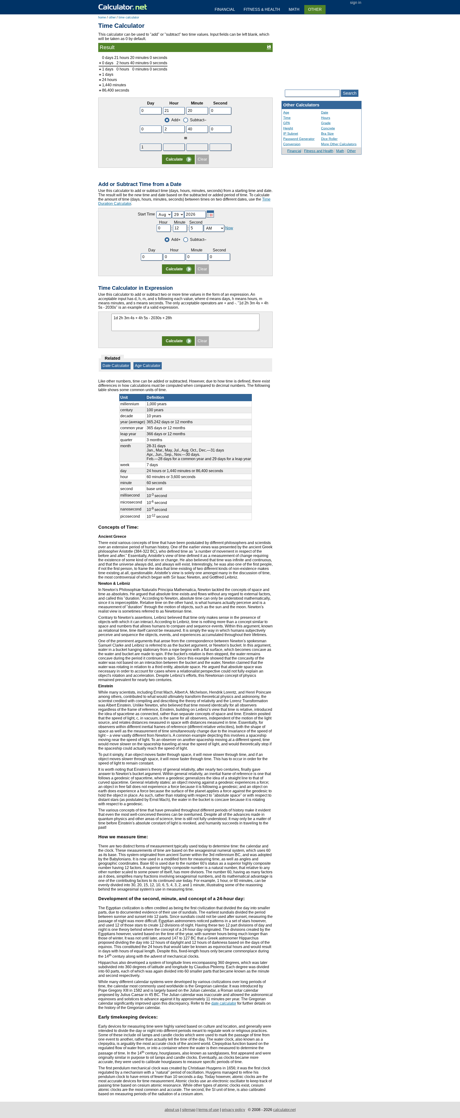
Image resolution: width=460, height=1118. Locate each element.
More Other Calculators (338, 144)
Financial (294, 151)
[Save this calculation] (269, 47)
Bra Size (327, 133)
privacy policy (233, 1110)
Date (324, 112)
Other (351, 151)
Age (286, 112)
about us (172, 1110)
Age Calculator (147, 366)
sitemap (189, 1110)
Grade (326, 123)
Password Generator (299, 139)
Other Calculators (301, 105)
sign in (355, 2)
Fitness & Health (262, 9)
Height (288, 128)
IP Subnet (290, 133)
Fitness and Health (318, 151)
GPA (286, 123)
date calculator (223, 1003)
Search (349, 93)
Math (340, 151)
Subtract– (198, 120)
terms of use (208, 1110)
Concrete (328, 128)
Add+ (175, 120)
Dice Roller (329, 139)
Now (229, 228)
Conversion (291, 144)
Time (287, 118)
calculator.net (284, 1110)
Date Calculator (116, 366)
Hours (325, 118)
